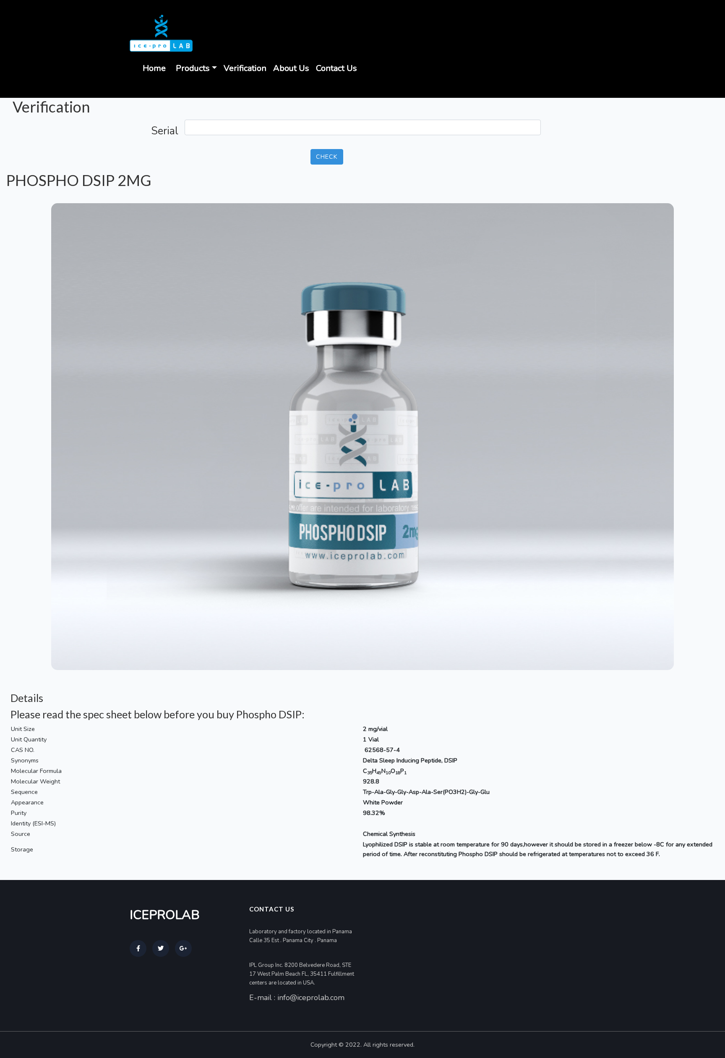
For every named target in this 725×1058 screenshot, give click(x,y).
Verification (245, 68)
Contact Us (336, 68)
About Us (291, 68)
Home (154, 68)
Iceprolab (165, 915)
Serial (164, 131)
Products (193, 68)
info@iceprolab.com (310, 998)
